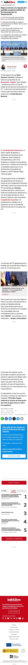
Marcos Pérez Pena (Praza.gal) (9, 507)
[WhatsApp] (3, 618)
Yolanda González (11, 66)
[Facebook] (5, 618)
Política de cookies (14, 639)
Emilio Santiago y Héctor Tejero (9, 532)
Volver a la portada (14, 539)
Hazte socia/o (14, 612)
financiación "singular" (9, 82)
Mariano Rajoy (9, 410)
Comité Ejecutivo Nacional (12, 150)
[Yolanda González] (3, 67)
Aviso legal (14, 634)
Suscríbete (21, 1)
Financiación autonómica (21, 414)
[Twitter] (11, 618)
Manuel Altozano (5, 498)
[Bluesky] (8, 618)
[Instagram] (17, 618)
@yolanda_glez (12, 68)
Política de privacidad (14, 636)
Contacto (14, 625)
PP (15, 410)
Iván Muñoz (4, 523)
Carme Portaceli (5, 514)
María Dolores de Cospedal (7, 412)
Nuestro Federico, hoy (7, 512)
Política (2, 410)
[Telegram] (14, 618)
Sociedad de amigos (14, 632)
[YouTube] (20, 618)
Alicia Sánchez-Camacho (7, 414)
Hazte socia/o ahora (14, 456)
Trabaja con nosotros (14, 629)
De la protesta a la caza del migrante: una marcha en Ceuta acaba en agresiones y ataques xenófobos (11, 496)
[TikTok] (23, 618)
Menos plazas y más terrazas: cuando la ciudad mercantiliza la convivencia (10, 521)
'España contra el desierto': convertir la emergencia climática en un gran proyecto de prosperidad (11, 529)
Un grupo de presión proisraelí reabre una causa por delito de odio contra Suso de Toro (11, 504)
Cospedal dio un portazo (10, 200)
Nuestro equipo (14, 627)
